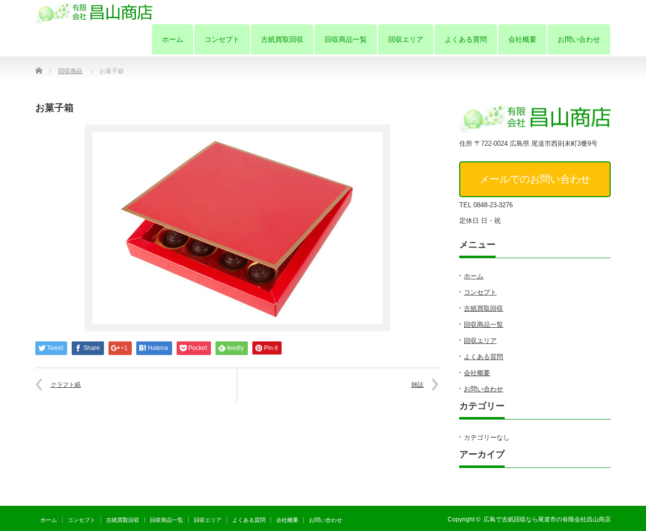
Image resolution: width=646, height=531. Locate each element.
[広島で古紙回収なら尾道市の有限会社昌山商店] (93, 12)
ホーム (172, 39)
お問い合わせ (579, 39)
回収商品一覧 (346, 39)
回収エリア (405, 39)
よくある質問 (466, 39)
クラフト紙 (65, 384)
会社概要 (522, 39)
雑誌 (417, 384)
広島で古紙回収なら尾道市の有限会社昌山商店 (547, 519)
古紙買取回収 (282, 39)
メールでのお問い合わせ (534, 179)
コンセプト (222, 39)
